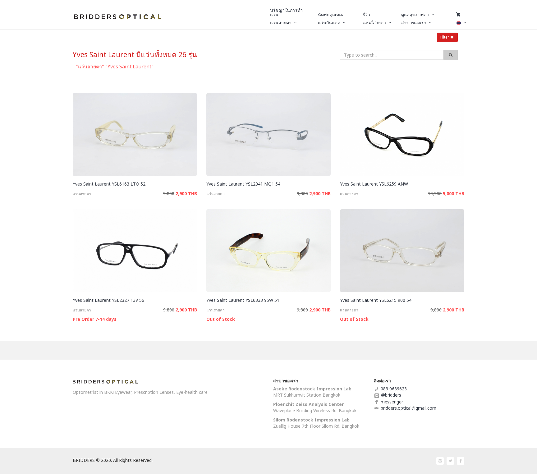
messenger (392, 402)
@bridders (391, 395)
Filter (444, 37)
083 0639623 (394, 389)
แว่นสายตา (82, 193)
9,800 (168, 193)
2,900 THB (186, 193)
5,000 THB (453, 193)
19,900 (435, 193)
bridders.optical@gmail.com (408, 408)
